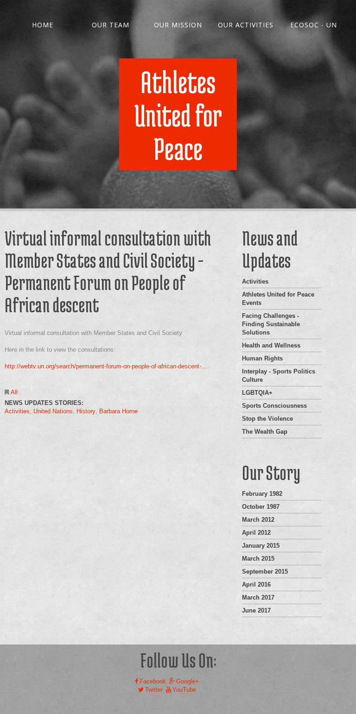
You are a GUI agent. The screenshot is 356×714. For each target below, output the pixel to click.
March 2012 (258, 519)
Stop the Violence (267, 418)
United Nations (53, 411)
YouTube (184, 689)
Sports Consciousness (274, 405)
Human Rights (262, 358)
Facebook (153, 681)
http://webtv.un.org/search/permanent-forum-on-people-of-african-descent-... (106, 366)
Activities (17, 411)
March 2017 (258, 597)
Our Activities (245, 24)
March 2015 (258, 558)
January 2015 (261, 545)
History (85, 411)
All (14, 392)
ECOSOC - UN (313, 24)
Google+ (187, 681)
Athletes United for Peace (178, 115)
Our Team (110, 24)
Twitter (154, 689)
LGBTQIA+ (257, 392)
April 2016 (256, 584)
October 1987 (261, 506)
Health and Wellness (271, 345)
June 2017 (256, 610)
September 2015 (265, 571)
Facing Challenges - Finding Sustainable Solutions (271, 324)
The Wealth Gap (264, 431)
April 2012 (256, 532)
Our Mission (178, 24)
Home (42, 24)
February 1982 (262, 493)
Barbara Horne (118, 411)
